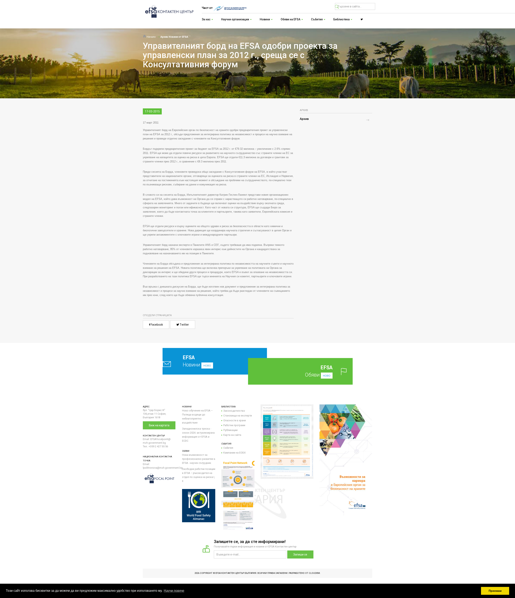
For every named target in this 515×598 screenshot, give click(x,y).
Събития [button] (317, 19)
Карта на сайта (232, 434)
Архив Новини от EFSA (174, 36)
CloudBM (314, 573)
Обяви (319, 371)
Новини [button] (265, 19)
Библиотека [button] (341, 19)
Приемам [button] (495, 590)
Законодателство (234, 410)
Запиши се (300, 554)
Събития (228, 447)
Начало (151, 36)
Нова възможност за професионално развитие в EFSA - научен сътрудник (198, 458)
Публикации (230, 430)
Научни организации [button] (235, 19)
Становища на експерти (237, 415)
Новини (197, 361)
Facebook (156, 324)
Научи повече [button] (174, 590)
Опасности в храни (234, 420)
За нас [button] (206, 19)
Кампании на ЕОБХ (234, 452)
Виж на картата (159, 425)
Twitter (184, 324)
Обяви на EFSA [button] (291, 19)
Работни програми (234, 425)
